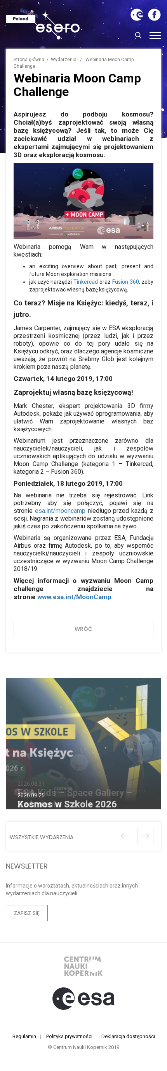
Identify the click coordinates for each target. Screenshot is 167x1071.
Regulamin (24, 1036)
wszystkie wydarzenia (41, 837)
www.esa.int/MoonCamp (74, 597)
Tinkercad (85, 282)
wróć (83, 629)
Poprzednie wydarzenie (125, 836)
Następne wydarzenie (145, 836)
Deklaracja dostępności (128, 1036)
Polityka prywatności (69, 1036)
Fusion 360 (125, 282)
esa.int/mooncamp (60, 510)
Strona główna (29, 59)
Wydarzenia (64, 59)
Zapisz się (27, 913)
